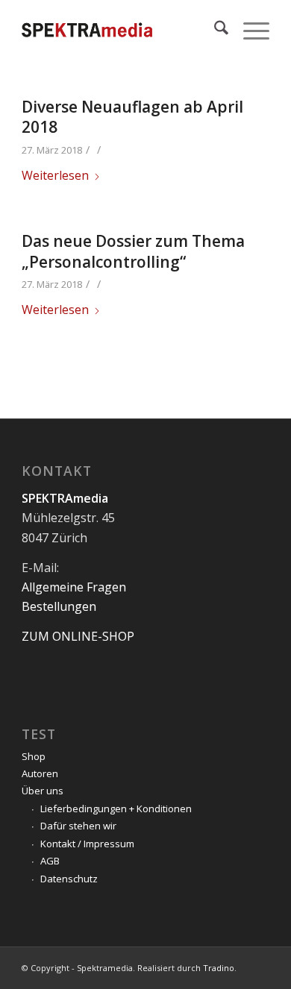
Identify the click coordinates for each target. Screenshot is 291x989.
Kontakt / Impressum (87, 843)
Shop (34, 756)
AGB (50, 860)
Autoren (40, 773)
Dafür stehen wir (78, 825)
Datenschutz (69, 878)
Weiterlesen (55, 175)
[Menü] (248, 30)
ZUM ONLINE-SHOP (78, 636)
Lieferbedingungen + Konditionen (116, 808)
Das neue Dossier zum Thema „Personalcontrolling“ (133, 250)
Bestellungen (59, 606)
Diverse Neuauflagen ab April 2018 (132, 116)
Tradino (218, 967)
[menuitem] (213, 30)
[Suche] (213, 30)
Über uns (42, 790)
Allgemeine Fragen (74, 587)
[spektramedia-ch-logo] (120, 30)
